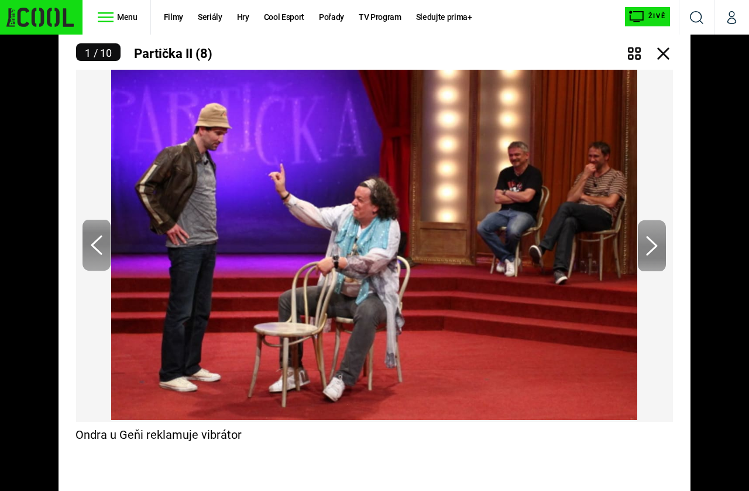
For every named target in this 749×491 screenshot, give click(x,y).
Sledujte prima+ (444, 17)
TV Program (380, 17)
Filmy (173, 17)
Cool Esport (284, 17)
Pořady (331, 17)
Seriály (210, 17)
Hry (243, 17)
